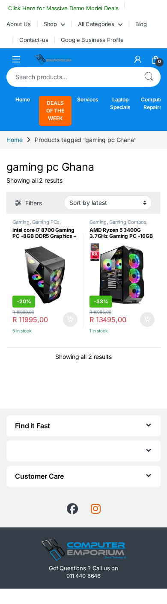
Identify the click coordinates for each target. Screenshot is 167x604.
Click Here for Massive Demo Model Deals (62, 8)
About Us (18, 24)
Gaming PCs (46, 222)
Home (22, 99)
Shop (50, 24)
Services (87, 99)
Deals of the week (55, 110)
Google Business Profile (92, 39)
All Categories (96, 24)
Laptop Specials (120, 103)
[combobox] (71, 77)
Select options (67, 319)
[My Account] (138, 59)
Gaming (21, 222)
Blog (141, 24)
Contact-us (33, 39)
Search (149, 77)
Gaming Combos (127, 222)
